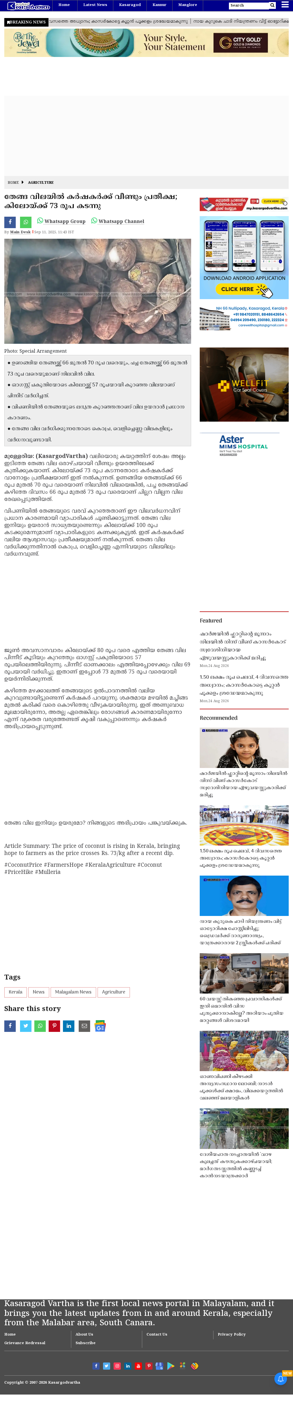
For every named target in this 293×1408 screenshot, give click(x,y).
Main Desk (20, 232)
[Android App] (169, 1364)
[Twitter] (106, 1366)
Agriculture (41, 183)
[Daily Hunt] (181, 1364)
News (39, 992)
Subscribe (86, 1343)
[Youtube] (138, 1366)
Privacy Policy (232, 1334)
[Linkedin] (127, 1366)
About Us (84, 1334)
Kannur (160, 5)
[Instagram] (117, 1366)
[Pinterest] (149, 1366)
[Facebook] (96, 1366)
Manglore (187, 5)
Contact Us (156, 1334)
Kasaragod (130, 5)
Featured (211, 621)
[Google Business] (157, 1364)
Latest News (95, 5)
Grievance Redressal (24, 1343)
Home (64, 5)
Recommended (218, 718)
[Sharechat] (193, 1364)
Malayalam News (73, 992)
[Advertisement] (146, 136)
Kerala (15, 992)
